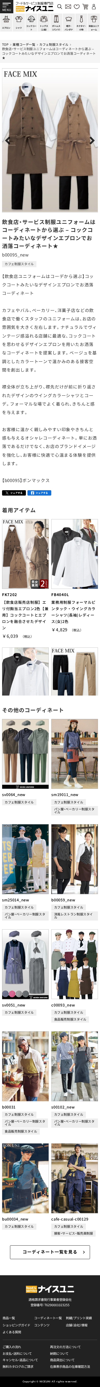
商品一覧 (9, 1318)
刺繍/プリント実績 (79, 1318)
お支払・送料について (17, 1354)
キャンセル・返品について (20, 1360)
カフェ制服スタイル (53, 44)
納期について (59, 1354)
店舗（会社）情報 (76, 1325)
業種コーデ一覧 (24, 44)
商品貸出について (62, 1360)
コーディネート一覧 (48, 1318)
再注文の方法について (65, 1347)
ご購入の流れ (12, 1347)
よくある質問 (12, 1332)
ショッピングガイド (16, 1325)
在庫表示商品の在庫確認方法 (70, 1367)
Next (90, 140)
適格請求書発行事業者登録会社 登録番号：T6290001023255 (50, 1302)
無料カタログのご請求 (18, 1367)
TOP (5, 44)
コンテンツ (41, 1325)
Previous (9, 140)
